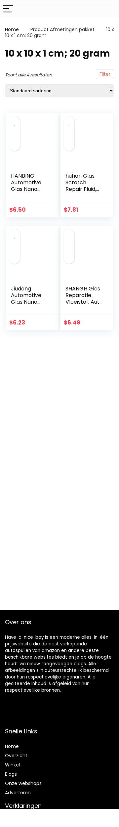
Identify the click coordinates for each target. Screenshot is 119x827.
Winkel (12, 765)
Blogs (11, 774)
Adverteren (18, 792)
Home (12, 29)
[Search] (109, 9)
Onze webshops (23, 783)
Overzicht (16, 755)
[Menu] (8, 9)
